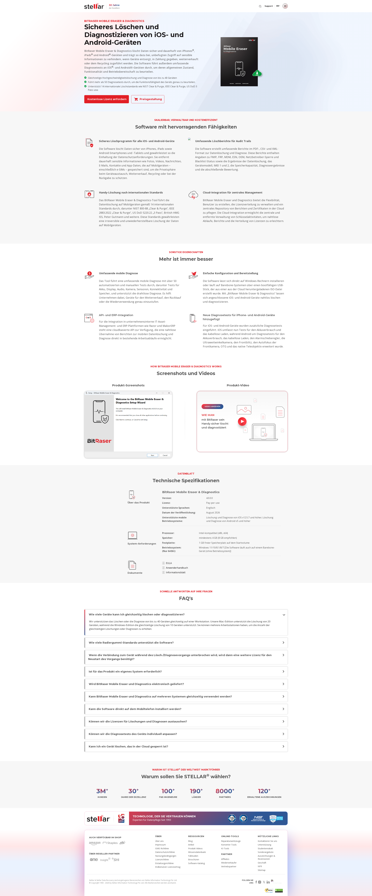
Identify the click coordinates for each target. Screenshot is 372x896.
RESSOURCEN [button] (196, 836)
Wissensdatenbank (197, 852)
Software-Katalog (196, 863)
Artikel (191, 844)
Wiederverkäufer (229, 862)
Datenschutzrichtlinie (165, 852)
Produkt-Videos (195, 848)
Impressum (160, 844)
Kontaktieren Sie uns (267, 841)
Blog (190, 841)
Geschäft (262, 862)
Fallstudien (193, 855)
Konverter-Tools (229, 844)
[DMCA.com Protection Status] (278, 891)
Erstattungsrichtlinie (164, 863)
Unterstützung (264, 844)
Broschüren (193, 859)
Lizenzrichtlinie (162, 859)
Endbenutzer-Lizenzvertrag (167, 866)
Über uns (159, 841)
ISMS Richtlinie (162, 848)
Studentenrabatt (265, 848)
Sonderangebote (265, 852)
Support (269, 6)
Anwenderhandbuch (177, 567)
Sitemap (261, 870)
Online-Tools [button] (230, 836)
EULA (169, 563)
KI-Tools (225, 848)
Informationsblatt (175, 572)
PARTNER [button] (226, 854)
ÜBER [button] (158, 836)
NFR (260, 866)
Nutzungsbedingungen (165, 855)
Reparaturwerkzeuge (231, 841)
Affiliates (225, 859)
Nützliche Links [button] (268, 836)
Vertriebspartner (228, 866)
